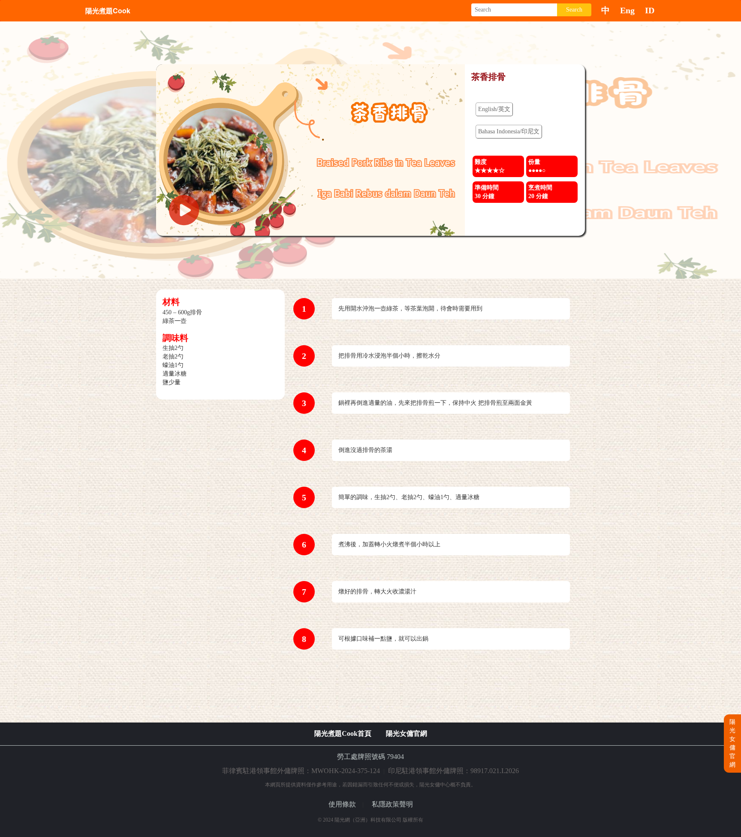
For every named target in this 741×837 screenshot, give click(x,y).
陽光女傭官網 (406, 733)
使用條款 (342, 804)
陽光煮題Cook (107, 10)
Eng (627, 10)
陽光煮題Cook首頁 (342, 733)
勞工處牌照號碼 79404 (370, 756)
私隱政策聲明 (392, 804)
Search (574, 9)
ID (649, 10)
